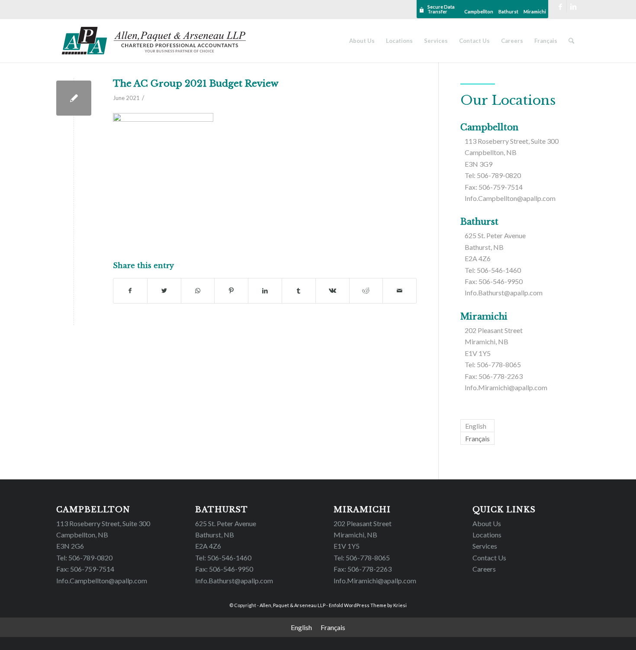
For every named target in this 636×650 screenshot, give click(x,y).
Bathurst (508, 11)
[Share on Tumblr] (298, 290)
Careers (484, 569)
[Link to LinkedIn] (573, 6)
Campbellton (478, 11)
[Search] (571, 40)
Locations (486, 534)
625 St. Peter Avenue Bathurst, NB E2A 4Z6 (495, 246)
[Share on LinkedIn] (265, 290)
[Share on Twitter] (164, 290)
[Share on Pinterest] (231, 290)
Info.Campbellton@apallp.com (510, 198)
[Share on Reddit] (366, 290)
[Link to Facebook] (560, 6)
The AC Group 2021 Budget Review (196, 83)
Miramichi (535, 11)
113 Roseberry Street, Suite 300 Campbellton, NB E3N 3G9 (512, 152)
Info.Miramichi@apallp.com (506, 387)
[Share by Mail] (399, 290)
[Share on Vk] (332, 290)
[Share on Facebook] (130, 290)
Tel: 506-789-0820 (493, 175)
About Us (486, 523)
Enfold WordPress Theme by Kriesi (368, 605)
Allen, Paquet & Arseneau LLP (292, 605)
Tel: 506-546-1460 (493, 270)
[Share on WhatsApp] (198, 290)
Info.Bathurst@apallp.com (504, 292)
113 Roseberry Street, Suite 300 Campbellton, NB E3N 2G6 (103, 534)
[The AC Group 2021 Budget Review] (73, 98)
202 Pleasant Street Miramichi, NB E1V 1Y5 (494, 341)
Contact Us (489, 557)
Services (484, 546)
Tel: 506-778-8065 (493, 364)
